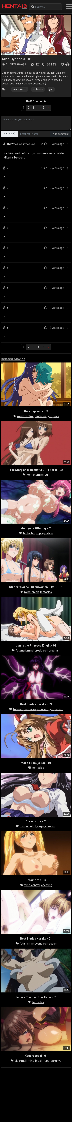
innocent (42, 709)
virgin (40, 826)
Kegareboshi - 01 (36, 1055)
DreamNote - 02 (36, 880)
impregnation (44, 533)
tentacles (38, 89)
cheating (50, 826)
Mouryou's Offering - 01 (36, 528)
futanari (21, 650)
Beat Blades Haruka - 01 (36, 938)
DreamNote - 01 (36, 821)
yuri (51, 89)
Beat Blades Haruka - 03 (36, 704)
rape (46, 1060)
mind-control (20, 89)
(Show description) (35, 83)
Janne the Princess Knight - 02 (36, 645)
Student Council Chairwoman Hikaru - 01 (36, 587)
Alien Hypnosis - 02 (36, 411)
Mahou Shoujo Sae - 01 (36, 763)
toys (56, 416)
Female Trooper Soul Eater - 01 (36, 997)
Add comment (61, 134)
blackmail (21, 1060)
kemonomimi (35, 474)
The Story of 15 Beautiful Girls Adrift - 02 (36, 469)
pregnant (54, 650)
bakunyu (56, 1060)
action (59, 709)
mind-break (31, 592)
